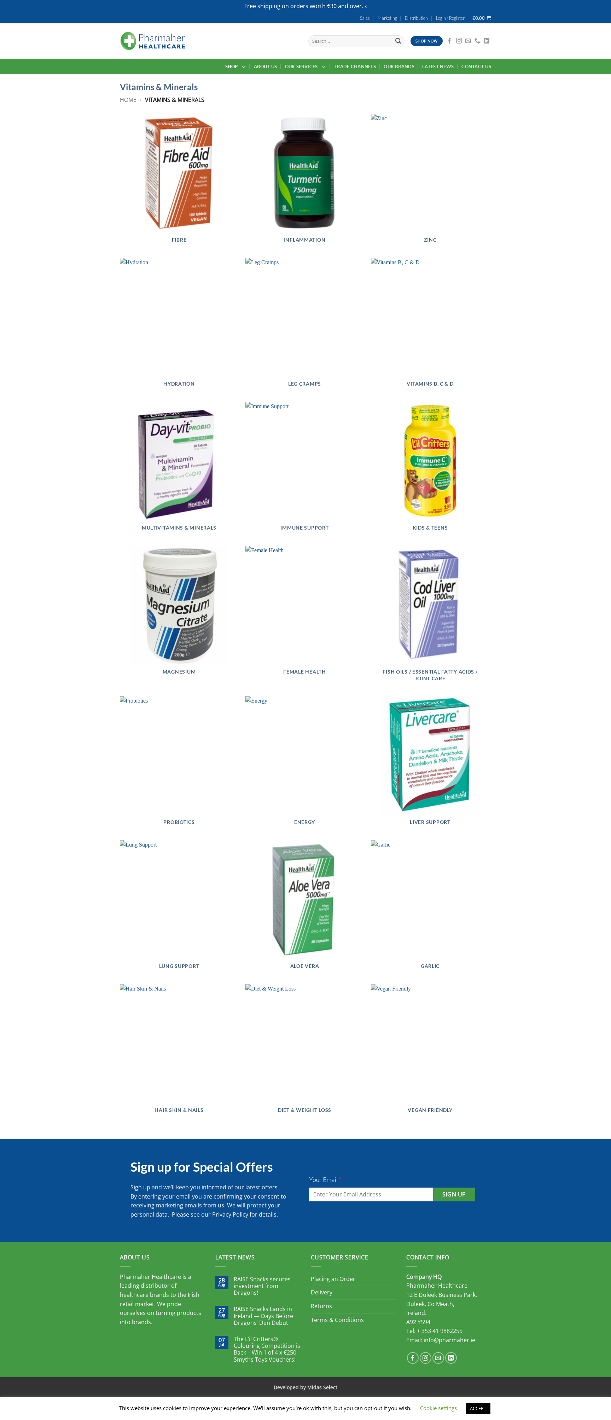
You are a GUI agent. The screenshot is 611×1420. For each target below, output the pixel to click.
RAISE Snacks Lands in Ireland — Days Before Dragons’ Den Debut (263, 1316)
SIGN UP (454, 1194)
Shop (231, 66)
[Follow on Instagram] (459, 41)
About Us (265, 66)
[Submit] (398, 41)
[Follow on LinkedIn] (486, 41)
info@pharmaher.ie (449, 1340)
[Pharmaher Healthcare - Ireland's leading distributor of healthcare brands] (152, 41)
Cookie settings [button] (438, 1408)
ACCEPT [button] (478, 1408)
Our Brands (399, 66)
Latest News (438, 66)
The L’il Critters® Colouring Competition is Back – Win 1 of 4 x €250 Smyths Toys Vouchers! (267, 1349)
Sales (365, 18)
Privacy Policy (230, 1214)
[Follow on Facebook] (449, 41)
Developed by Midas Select (305, 1387)
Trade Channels (355, 66)
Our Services (301, 66)
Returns (321, 1306)
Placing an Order (333, 1279)
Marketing (387, 18)
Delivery (321, 1292)
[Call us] (477, 41)
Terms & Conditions (337, 1320)
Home (128, 100)
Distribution (416, 18)
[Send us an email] (468, 41)
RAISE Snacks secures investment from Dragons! (262, 1286)
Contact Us (476, 66)
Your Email (325, 1179)
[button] (366, 7)
